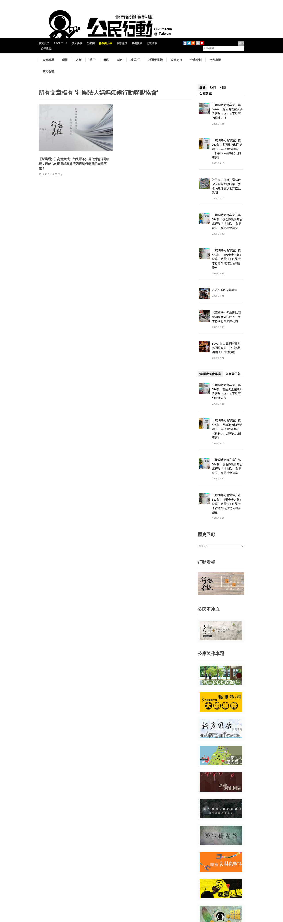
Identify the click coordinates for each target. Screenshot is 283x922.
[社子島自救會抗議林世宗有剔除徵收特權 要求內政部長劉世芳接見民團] (204, 183)
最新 (202, 87)
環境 (65, 60)
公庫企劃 (196, 60)
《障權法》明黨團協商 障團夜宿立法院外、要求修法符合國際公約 (228, 316)
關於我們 (44, 43)
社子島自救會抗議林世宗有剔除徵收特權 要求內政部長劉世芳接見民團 (226, 186)
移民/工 (135, 60)
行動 (223, 87)
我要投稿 (137, 43)
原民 (106, 60)
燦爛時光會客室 (210, 374)
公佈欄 (91, 43)
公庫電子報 (233, 374)
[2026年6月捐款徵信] (204, 293)
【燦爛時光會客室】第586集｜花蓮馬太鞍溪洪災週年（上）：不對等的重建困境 (227, 111)
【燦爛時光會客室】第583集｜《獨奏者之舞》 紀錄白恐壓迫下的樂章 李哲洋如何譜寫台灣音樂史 (227, 258)
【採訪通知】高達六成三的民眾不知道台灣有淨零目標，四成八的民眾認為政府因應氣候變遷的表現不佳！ (74, 163)
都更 (120, 60)
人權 (79, 60)
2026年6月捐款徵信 (224, 290)
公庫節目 (176, 60)
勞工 (92, 60)
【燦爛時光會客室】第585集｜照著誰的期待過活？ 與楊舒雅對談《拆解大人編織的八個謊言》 (227, 148)
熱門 (213, 87)
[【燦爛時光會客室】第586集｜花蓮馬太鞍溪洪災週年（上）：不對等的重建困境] (204, 108)
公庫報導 (48, 60)
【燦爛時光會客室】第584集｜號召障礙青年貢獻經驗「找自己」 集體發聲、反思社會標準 (227, 221)
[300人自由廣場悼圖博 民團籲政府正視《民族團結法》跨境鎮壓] (204, 346)
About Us (60, 43)
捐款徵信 (122, 43)
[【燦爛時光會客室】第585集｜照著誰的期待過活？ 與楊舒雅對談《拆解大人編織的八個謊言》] (204, 143)
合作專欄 (215, 60)
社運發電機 (155, 60)
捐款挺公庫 (105, 43)
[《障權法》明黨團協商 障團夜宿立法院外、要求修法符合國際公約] (204, 316)
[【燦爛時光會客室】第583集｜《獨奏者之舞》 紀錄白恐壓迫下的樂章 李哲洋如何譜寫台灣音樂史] (204, 253)
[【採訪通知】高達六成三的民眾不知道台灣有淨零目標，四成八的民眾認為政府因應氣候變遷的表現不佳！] (76, 127)
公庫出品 (46, 48)
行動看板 (152, 43)
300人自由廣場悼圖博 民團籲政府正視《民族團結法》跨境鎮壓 (227, 347)
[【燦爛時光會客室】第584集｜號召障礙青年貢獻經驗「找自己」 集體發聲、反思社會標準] (204, 218)
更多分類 (48, 72)
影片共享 (77, 43)
